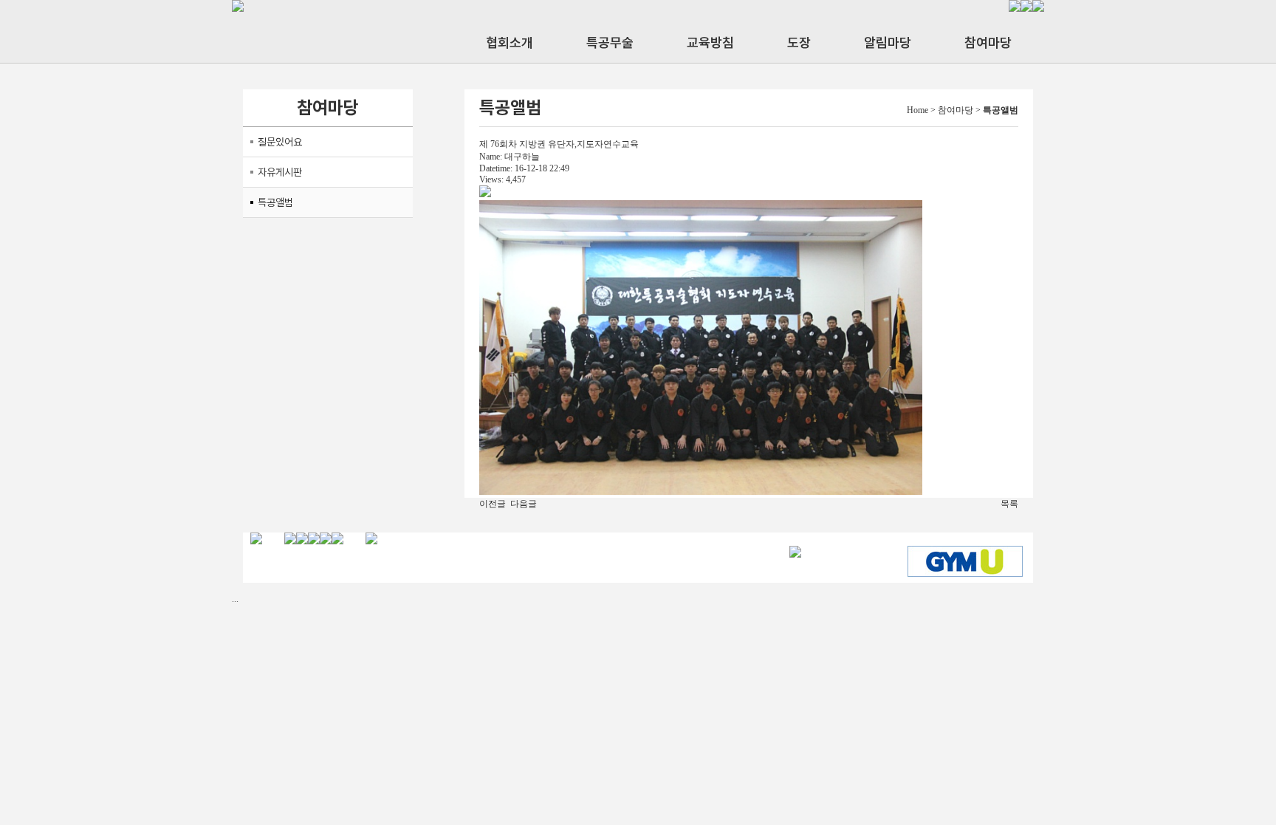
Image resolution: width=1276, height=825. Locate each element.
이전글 (492, 504)
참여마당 (988, 42)
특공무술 (610, 42)
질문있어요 (280, 142)
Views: (491, 179)
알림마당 (887, 42)
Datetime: (495, 168)
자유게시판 (280, 172)
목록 (1009, 504)
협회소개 (509, 42)
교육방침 (710, 42)
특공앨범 (275, 202)
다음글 (523, 504)
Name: (490, 156)
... (235, 599)
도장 (799, 42)
